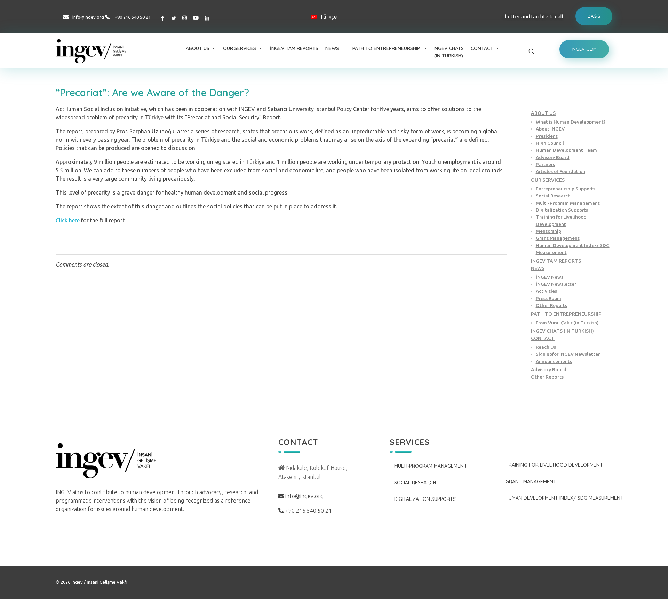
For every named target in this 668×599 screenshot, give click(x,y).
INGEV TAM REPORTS (556, 261)
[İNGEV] (107, 51)
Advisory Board (553, 157)
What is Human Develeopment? (571, 122)
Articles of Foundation (560, 171)
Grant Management (558, 238)
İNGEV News (549, 277)
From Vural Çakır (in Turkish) (567, 322)
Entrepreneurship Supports (565, 188)
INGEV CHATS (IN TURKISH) (562, 331)
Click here (68, 220)
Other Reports (551, 305)
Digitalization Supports (562, 210)
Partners (545, 164)
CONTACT (543, 338)
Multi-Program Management (568, 203)
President (547, 136)
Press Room (548, 298)
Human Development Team (566, 150)
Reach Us (546, 347)
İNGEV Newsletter (556, 284)
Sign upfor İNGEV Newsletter (568, 354)
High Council (550, 143)
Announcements (554, 361)
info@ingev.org (88, 17)
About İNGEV (550, 129)
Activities (546, 291)
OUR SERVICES (548, 180)
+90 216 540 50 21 (132, 17)
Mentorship (548, 231)
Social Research (553, 195)
